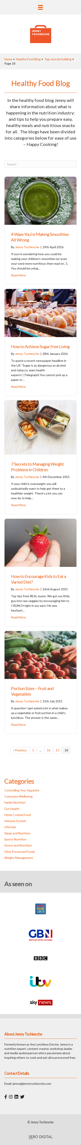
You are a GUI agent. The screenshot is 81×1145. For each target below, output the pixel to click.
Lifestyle (10, 827)
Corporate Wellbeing (18, 796)
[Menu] (40, 7)
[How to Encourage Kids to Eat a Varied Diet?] (40, 542)
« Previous (20, 750)
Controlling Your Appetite (21, 790)
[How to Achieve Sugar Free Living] (40, 313)
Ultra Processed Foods (19, 851)
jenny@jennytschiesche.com (32, 1083)
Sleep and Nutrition (17, 833)
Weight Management (18, 858)
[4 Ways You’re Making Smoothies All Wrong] (40, 200)
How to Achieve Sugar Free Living (40, 346)
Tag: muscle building (57, 59)
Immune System (15, 821)
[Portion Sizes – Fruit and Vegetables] (40, 654)
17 (57, 750)
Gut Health (11, 809)
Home (8, 59)
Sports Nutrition (15, 839)
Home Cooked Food (17, 815)
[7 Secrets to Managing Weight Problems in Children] (40, 427)
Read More (18, 275)
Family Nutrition (14, 802)
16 (48, 750)
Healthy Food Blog (28, 59)
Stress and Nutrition (18, 845)
